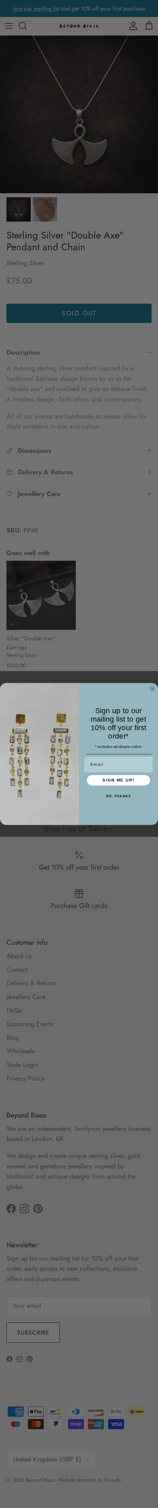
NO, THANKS (118, 796)
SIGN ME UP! (118, 780)
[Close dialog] (152, 689)
